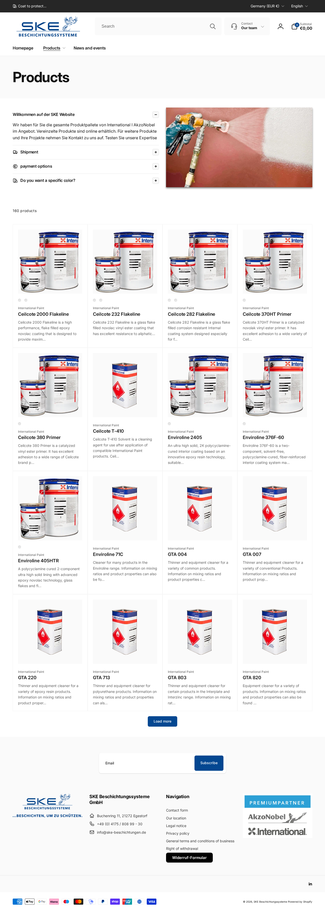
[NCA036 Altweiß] (175, 300)
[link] (29, 6)
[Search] (213, 26)
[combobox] (158, 26)
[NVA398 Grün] (244, 423)
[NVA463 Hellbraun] (19, 547)
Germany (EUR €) (265, 6)
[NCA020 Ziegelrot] (25, 300)
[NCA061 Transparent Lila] (19, 423)
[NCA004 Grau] (94, 300)
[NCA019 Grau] (19, 300)
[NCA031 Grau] (169, 300)
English (297, 6)
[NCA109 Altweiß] (100, 300)
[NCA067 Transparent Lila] (244, 300)
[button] (301, 26)
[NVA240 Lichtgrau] (169, 423)
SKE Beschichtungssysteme (270, 901)
